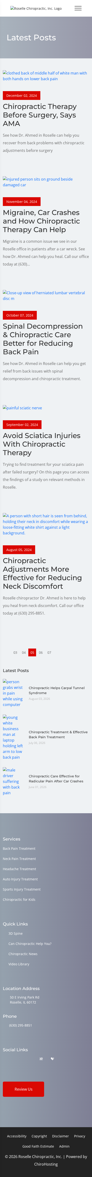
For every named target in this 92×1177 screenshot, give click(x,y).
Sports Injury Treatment (22, 889)
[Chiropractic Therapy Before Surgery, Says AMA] (46, 75)
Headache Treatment (19, 869)
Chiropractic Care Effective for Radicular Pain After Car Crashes (56, 778)
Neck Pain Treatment (19, 858)
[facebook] (17, 1058)
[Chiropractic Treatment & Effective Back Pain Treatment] (13, 737)
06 (41, 652)
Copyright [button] (39, 1136)
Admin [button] (64, 1146)
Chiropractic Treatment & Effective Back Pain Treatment (58, 734)
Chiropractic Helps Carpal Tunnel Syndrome (57, 690)
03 (15, 652)
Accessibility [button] (16, 1136)
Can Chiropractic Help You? (29, 943)
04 (24, 652)
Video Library (18, 964)
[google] (5, 1058)
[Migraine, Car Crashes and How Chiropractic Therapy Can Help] (46, 181)
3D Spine (15, 933)
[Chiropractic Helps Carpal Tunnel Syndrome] (13, 693)
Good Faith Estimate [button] (38, 1146)
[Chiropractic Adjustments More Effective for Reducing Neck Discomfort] (46, 524)
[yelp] (29, 1058)
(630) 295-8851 (20, 1025)
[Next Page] (58, 652)
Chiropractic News (23, 954)
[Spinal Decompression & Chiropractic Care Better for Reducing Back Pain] (46, 295)
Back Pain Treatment (19, 848)
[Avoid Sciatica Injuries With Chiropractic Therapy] (22, 407)
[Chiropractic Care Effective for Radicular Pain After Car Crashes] (13, 781)
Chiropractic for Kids (19, 899)
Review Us (24, 1089)
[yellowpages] (41, 1058)
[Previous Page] (7, 652)
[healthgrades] (52, 1058)
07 (49, 652)
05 (32, 652)
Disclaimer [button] (60, 1136)
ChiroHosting (46, 1164)
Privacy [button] (79, 1136)
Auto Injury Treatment (20, 879)
